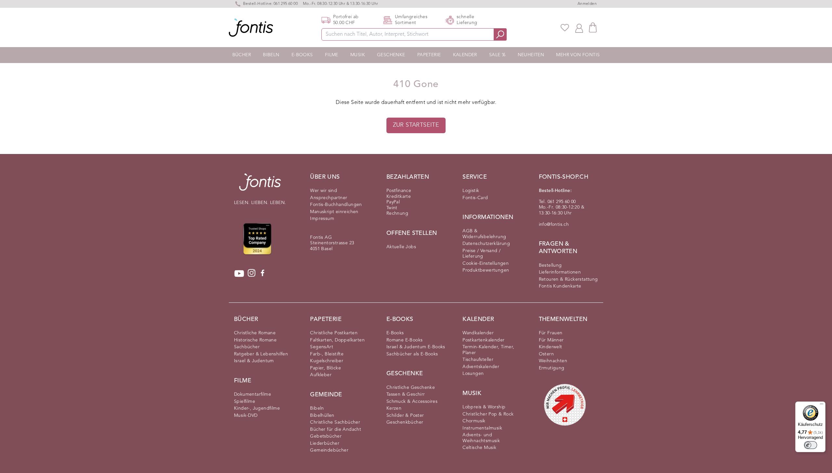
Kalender (465, 55)
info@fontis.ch (554, 224)
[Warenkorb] (592, 27)
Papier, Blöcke (325, 368)
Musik (357, 55)
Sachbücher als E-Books (412, 354)
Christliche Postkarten (334, 333)
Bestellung (550, 265)
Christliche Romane (255, 333)
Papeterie (429, 55)
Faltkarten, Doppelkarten (337, 340)
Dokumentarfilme (252, 394)
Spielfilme (244, 401)
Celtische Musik (479, 447)
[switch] (810, 445)
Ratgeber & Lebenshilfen (261, 354)
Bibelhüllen (322, 415)
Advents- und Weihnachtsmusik (481, 438)
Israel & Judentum (254, 361)
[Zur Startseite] (260, 185)
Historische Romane (255, 340)
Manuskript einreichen (334, 212)
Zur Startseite (416, 125)
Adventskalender (480, 366)
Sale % (497, 55)
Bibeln (271, 55)
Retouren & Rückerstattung (568, 279)
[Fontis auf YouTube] (239, 273)
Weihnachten (553, 361)
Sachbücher (247, 347)
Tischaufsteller (477, 359)
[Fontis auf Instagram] (251, 273)
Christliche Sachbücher (335, 422)
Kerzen (393, 408)
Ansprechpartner (328, 198)
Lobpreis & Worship (483, 407)
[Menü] (822, 405)
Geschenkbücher (404, 422)
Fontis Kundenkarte (560, 286)
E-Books (302, 55)
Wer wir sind (323, 190)
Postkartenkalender (483, 340)
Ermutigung (552, 368)
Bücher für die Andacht (335, 429)
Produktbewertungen (485, 270)
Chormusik (474, 421)
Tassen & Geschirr (405, 394)
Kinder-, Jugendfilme (257, 408)
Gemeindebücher (329, 450)
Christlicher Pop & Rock (488, 414)
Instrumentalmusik (482, 428)
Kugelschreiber (326, 361)
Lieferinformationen (560, 272)
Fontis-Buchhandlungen (336, 204)
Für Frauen (551, 333)
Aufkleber (321, 375)
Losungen (473, 373)
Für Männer (551, 340)
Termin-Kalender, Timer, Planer (488, 350)
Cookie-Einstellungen (485, 263)
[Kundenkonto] (579, 27)
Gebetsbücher (326, 436)
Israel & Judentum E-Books (415, 347)
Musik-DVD (246, 415)
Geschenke (391, 55)
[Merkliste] (564, 28)
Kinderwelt (550, 347)
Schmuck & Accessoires (411, 401)
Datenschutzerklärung (486, 243)
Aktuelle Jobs (401, 247)
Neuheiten (531, 55)
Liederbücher (324, 443)
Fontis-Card (475, 198)
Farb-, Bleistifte (327, 354)
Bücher (241, 55)
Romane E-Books (404, 340)
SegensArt (321, 347)
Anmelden (587, 4)
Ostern (546, 354)
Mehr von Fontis (578, 55)
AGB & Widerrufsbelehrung (484, 234)
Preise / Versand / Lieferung (481, 254)
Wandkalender (478, 333)
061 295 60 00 (286, 4)
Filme (331, 55)
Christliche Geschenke (410, 387)
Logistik (470, 190)
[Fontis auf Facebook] (262, 273)
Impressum (322, 218)
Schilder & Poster (405, 415)
